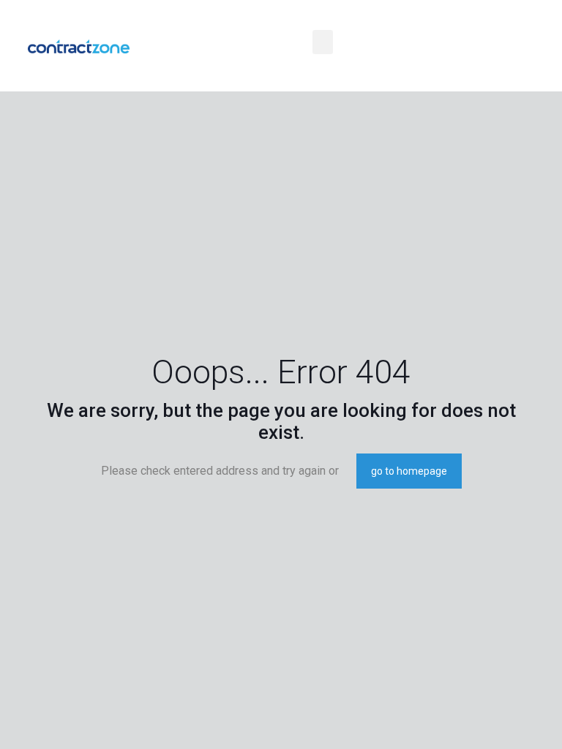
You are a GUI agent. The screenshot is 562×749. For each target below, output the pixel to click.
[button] (322, 42)
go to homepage (409, 471)
